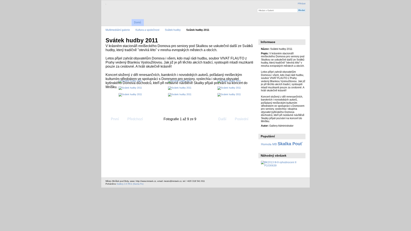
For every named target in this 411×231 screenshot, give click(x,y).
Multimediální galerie (118, 29)
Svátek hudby (173, 29)
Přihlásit (301, 3)
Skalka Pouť (290, 143)
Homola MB (269, 144)
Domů (137, 22)
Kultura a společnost (147, 29)
